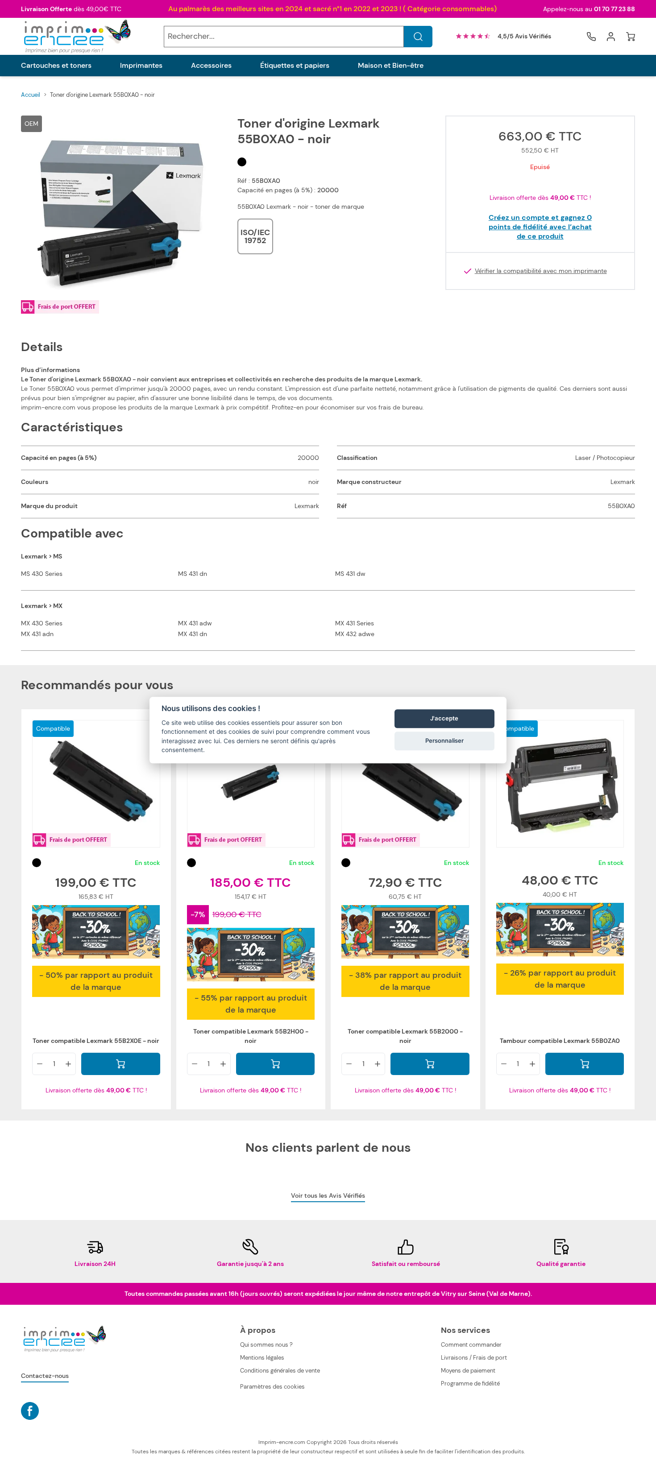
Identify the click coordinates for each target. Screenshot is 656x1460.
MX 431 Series (354, 623)
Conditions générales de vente (280, 1370)
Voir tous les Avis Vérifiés (328, 1195)
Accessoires (211, 65)
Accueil (30, 95)
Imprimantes (141, 65)
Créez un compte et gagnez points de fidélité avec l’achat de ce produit (540, 227)
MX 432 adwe (354, 634)
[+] (68, 1064)
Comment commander (471, 1344)
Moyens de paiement (468, 1370)
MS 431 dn (192, 574)
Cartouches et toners (56, 65)
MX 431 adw (195, 623)
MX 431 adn (37, 634)
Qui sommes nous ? (266, 1344)
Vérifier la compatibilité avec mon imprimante (541, 271)
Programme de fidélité (470, 1383)
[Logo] (76, 36)
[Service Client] (591, 36)
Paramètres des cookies (272, 1386)
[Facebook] (30, 1411)
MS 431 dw (350, 574)
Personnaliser (444, 740)
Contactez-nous (45, 1376)
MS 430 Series (41, 574)
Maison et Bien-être (390, 65)
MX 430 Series (41, 623)
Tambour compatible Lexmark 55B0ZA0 (560, 1041)
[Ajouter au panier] (120, 1064)
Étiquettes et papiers (294, 65)
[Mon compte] (610, 36)
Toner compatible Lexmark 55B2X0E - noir (96, 1041)
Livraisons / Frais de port (474, 1357)
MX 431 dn (192, 634)
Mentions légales (262, 1357)
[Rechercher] (418, 36)
